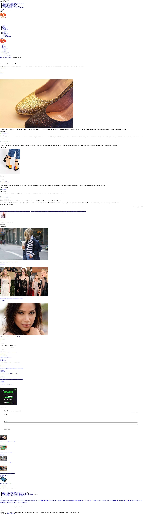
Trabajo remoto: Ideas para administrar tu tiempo (7, 384)
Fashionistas (5, 57)
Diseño (9, 57)
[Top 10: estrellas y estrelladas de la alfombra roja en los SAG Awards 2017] (24, 296)
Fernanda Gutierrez (3, 464)
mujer (29, 211)
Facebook (87, 500)
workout (22, 502)
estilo (21, 211)
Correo (5, 421)
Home (1, 57)
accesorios (1, 500)
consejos (23, 500)
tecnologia (8, 502)
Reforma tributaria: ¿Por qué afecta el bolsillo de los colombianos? (9, 373)
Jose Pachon (2, 364)
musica (122, 500)
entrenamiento (72, 500)
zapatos (25, 502)
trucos (20, 502)
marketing (113, 500)
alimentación (5, 500)
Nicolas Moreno (3, 485)
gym (102, 500)
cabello (10, 500)
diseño (60, 500)
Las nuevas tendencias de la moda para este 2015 (10, 6)
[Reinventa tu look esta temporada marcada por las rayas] (24, 259)
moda (27, 211)
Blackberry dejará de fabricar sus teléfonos (6, 483)
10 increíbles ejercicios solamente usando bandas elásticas (7, 473)
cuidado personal (44, 500)
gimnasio (96, 500)
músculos (127, 500)
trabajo (18, 502)
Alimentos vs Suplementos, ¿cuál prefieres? (10, 4)
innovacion (105, 500)
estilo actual (24, 211)
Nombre (6, 414)
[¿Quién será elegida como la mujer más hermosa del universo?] (24, 334)
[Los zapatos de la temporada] (3, 217)
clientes (13, 500)
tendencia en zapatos (39, 211)
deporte (52, 500)
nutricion (132, 500)
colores (15, 500)
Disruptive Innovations (11, 513)
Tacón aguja (33, 211)
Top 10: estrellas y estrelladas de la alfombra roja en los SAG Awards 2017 (11, 298)
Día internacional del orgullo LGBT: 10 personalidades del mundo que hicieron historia (11, 368)
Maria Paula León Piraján (4, 475)
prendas (137, 500)
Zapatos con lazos (50, 211)
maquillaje (108, 500)
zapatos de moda (56, 211)
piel (135, 500)
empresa (67, 500)
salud (3, 502)
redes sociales (140, 500)
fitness (92, 500)
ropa (30, 211)
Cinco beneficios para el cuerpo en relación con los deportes (12, 7)
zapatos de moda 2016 (63, 211)
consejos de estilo (3, 211)
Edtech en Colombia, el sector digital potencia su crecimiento (13, 3)
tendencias (45, 211)
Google (99, 500)
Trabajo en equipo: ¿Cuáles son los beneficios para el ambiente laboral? (9, 362)
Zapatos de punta (70, 211)
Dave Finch (2, 359)
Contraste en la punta (16, 211)
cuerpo (37, 500)
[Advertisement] (20, 21)
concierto (18, 500)
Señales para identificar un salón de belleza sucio (6, 462)
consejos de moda (9, 211)
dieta (58, 500)
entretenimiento (79, 500)
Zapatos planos (83, 211)
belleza (8, 500)
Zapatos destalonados (76, 211)
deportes (55, 500)
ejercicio (64, 500)
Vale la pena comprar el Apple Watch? (9, 5)
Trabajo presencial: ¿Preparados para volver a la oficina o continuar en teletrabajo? (11, 379)
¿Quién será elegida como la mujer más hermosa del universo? (10, 336)
